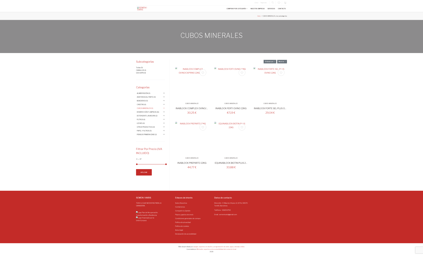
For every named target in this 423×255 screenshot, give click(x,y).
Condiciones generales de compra (187, 218)
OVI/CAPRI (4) (141, 73)
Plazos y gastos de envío (184, 215)
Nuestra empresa (258, 8)
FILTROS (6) (141, 119)
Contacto (282, 8)
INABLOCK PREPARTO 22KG (191, 163)
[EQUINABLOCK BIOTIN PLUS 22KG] (231, 138)
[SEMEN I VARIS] (143, 9)
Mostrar (282, 61)
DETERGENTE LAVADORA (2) (147, 116)
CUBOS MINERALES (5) (145, 108)
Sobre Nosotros (181, 203)
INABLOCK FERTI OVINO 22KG (231, 108)
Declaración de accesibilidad (185, 234)
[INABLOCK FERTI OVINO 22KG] (231, 83)
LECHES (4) (141, 123)
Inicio (259, 16)
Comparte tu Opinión (182, 211)
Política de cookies (182, 226)
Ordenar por (269, 61)
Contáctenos (180, 207)
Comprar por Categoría (236, 8)
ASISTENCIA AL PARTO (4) (146, 97)
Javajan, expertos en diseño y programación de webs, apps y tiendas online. (219, 247)
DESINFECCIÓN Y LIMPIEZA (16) (148, 112)
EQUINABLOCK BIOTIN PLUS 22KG (231, 163)
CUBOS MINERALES (192, 103)
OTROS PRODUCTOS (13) (146, 127)
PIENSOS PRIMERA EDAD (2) (147, 134)
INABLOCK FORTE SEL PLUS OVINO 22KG (270, 108)
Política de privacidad (183, 222)
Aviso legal (179, 230)
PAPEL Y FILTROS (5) (144, 131)
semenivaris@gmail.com (228, 214)
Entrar (256, 3)
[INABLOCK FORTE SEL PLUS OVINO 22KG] (270, 83)
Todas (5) (139, 67)
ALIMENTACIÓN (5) (143, 93)
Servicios (271, 8)
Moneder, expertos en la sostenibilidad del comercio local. (217, 249)
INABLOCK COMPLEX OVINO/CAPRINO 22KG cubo (192, 108)
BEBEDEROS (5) (142, 101)
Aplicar (144, 172)
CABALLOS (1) (141, 70)
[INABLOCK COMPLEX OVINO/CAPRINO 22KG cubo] (191, 83)
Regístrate (264, 3)
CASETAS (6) (141, 104)
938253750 (226, 210)
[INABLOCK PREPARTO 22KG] (191, 138)
